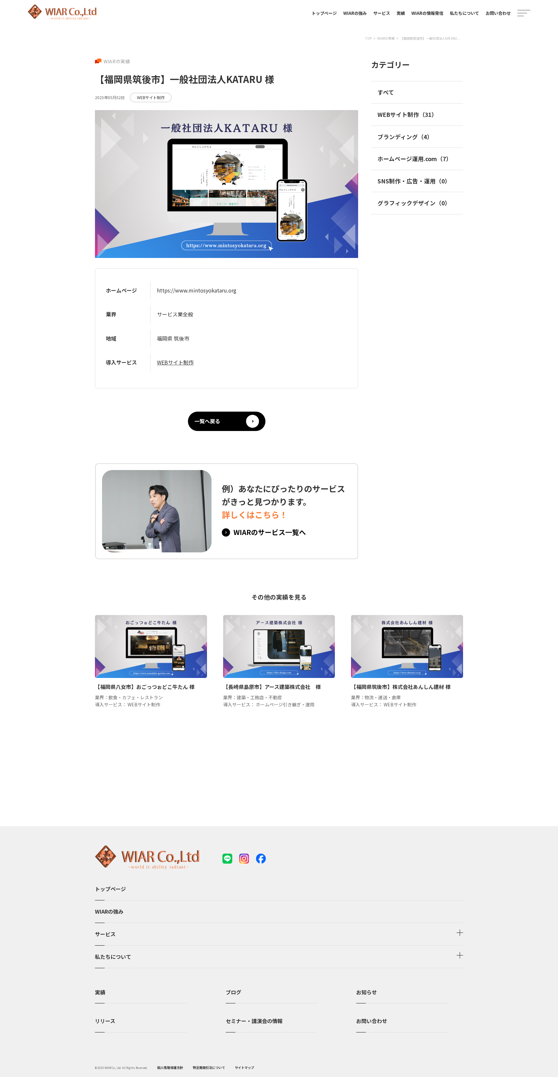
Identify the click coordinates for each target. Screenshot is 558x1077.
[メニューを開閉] (523, 13)
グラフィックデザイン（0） (413, 203)
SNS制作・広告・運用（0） (413, 181)
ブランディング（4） (405, 137)
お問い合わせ (498, 13)
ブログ (233, 992)
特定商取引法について (209, 1067)
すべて (385, 92)
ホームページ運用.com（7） (414, 159)
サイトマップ (244, 1067)
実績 (100, 992)
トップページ (324, 13)
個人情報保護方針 (170, 1067)
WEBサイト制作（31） (407, 114)
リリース (105, 1021)
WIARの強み (355, 13)
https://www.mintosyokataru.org (196, 290)
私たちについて (464, 13)
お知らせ (366, 992)
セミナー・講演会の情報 (254, 1021)
